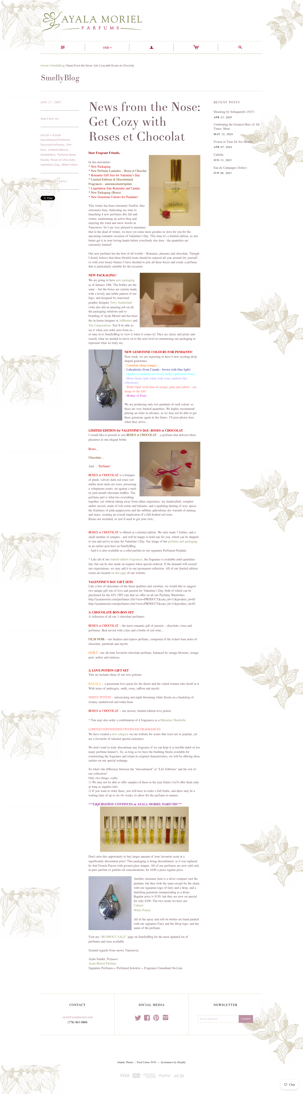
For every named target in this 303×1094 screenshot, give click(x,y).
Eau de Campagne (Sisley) (230, 167)
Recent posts (227, 102)
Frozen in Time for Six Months (233, 141)
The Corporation (99, 325)
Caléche (218, 154)
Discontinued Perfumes (55, 140)
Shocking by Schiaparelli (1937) (234, 112)
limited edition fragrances (126, 559)
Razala (45, 160)
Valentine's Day (50, 165)
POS (153, 1062)
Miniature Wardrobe (173, 720)
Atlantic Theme (125, 1062)
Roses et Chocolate (63, 160)
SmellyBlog (57, 65)
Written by (50, 118)
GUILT (93, 652)
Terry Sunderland (121, 302)
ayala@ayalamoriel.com (78, 1017)
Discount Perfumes (52, 145)
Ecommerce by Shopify (173, 1062)
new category (120, 734)
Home (44, 65)
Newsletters (48, 155)
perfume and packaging (182, 541)
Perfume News (66, 155)
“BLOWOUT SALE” (113, 937)
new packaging (125, 280)
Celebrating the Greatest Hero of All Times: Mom (237, 126)
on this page (119, 573)
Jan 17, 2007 (51, 102)
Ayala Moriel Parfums (102, 963)
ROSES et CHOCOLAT (104, 625)
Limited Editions (58, 150)
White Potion (70, 165)
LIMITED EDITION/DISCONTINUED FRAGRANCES (125, 729)
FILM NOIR (96, 639)
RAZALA (95, 684)
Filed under (51, 135)
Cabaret (138, 905)
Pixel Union (143, 1062)
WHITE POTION (100, 697)
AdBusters (125, 320)
